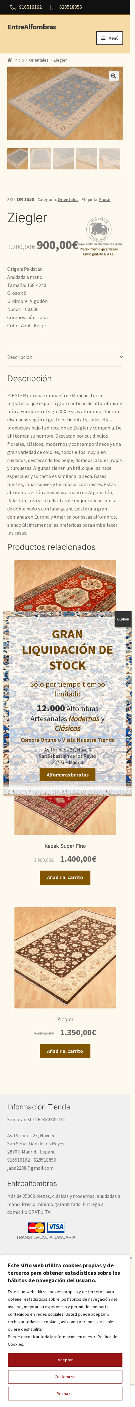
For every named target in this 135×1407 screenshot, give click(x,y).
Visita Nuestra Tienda (88, 739)
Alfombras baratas (68, 774)
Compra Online (39, 739)
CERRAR (123, 619)
